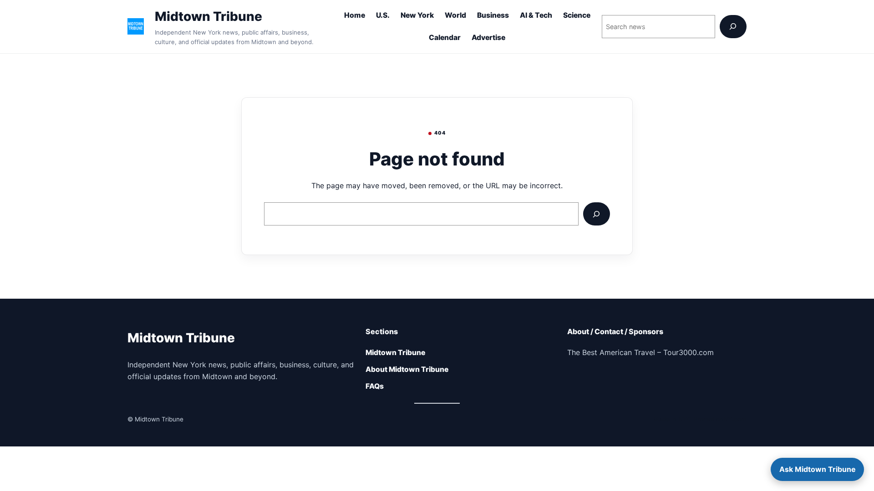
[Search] (733, 26)
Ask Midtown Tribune (817, 469)
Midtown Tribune (208, 16)
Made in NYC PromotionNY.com (700, 419)
